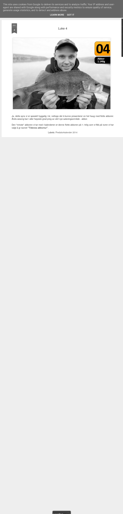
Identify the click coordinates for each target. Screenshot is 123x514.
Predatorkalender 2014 (66, 132)
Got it (70, 14)
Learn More (57, 14)
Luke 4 (62, 28)
